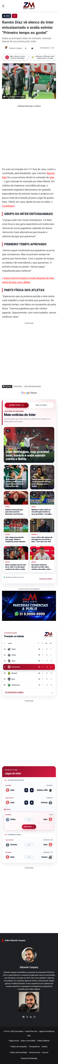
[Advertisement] (29, 137)
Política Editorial (43, 1041)
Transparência (34, 1047)
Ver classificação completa (29, 692)
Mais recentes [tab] (41, 405)
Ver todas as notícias (46, 579)
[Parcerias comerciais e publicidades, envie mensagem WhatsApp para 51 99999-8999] (29, 606)
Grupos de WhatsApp (29, 1058)
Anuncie (45, 1052)
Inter (14, 16)
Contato (44, 1047)
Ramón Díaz (18, 386)
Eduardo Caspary (15, 48)
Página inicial (14, 1041)
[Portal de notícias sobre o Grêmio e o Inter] (28, 6)
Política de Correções (19, 1047)
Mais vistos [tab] (17, 405)
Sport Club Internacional (32, 386)
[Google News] (29, 393)
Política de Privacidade (18, 1052)
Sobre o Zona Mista (28, 1041)
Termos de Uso (34, 1052)
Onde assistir (28, 826)
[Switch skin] (3, 7)
